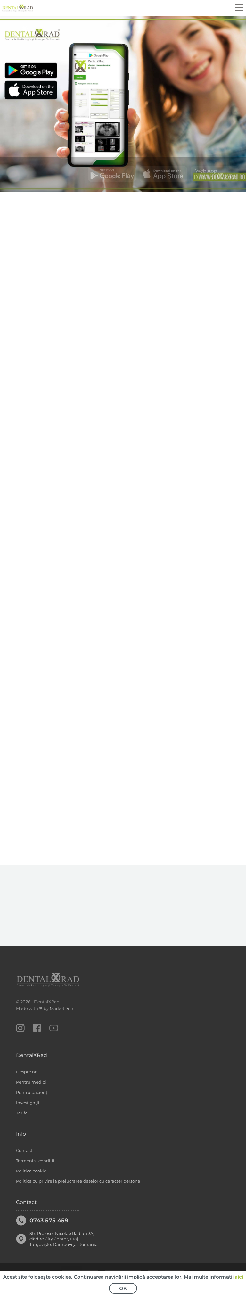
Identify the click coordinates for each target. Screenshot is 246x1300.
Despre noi (27, 1071)
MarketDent (62, 1008)
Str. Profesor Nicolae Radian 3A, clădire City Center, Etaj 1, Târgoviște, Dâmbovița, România (63, 1239)
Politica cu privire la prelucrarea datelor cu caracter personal (79, 1181)
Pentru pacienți (32, 1092)
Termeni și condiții (35, 1160)
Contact (24, 1150)
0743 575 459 (48, 1220)
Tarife (22, 1112)
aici (239, 1277)
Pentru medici (31, 1082)
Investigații (27, 1102)
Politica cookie (31, 1170)
